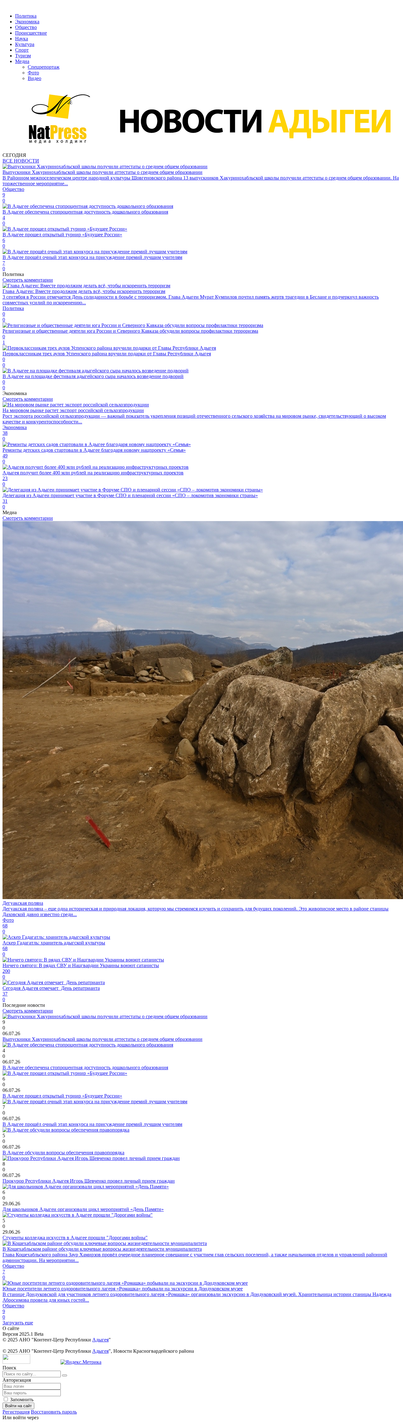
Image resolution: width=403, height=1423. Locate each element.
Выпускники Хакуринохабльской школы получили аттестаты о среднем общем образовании (102, 1039)
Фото (33, 72)
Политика (26, 16)
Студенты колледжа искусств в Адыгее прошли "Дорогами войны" (75, 1237)
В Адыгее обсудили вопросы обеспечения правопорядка (63, 1152)
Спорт (22, 50)
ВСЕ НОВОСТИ (21, 161)
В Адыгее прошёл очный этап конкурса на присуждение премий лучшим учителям (92, 1124)
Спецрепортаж (44, 67)
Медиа (22, 61)
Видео (34, 78)
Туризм (23, 55)
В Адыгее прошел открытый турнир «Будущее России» (62, 1096)
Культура (24, 44)
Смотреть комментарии (28, 280)
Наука (21, 38)
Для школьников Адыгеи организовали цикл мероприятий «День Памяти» (83, 1209)
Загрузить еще (18, 1322)
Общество (26, 27)
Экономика (27, 21)
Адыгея (100, 1339)
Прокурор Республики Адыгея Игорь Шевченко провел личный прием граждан (89, 1181)
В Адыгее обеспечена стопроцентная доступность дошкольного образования (85, 1067)
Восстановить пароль (54, 1411)
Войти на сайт (18, 1405)
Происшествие (31, 33)
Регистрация (16, 1411)
